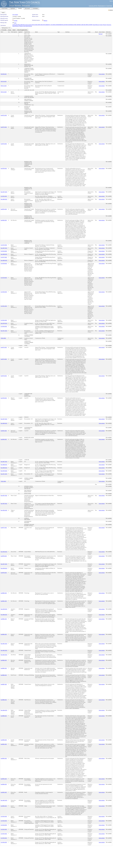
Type (58, 32)
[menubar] (14, 30)
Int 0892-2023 (4, 758)
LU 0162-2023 (4, 320)
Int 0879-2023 (4, 572)
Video (15, 22)
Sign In (111, 1)
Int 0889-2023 (4, 715)
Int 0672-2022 (4, 115)
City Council (15, 14)
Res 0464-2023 (4, 710)
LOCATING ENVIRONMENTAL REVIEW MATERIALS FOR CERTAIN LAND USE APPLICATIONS (71, 24)
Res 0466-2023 (4, 199)
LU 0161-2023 (4, 306)
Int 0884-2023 (4, 660)
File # (2, 32)
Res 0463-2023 (4, 654)
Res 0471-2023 (4, 330)
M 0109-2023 (4, 74)
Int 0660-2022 (4, 220)
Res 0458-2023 (4, 568)
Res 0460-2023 (4, 614)
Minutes (45, 20)
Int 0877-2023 (4, 527)
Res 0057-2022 (4, 495)
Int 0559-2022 (4, 168)
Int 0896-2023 (4, 805)
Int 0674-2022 (4, 143)
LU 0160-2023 (4, 291)
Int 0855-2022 (4, 209)
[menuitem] (3, 30)
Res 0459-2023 (4, 609)
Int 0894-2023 (4, 784)
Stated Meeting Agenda (98, 24)
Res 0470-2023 (4, 323)
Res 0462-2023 (4, 650)
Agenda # (20, 32)
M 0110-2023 (4, 81)
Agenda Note (27, 32)
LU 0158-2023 (4, 263)
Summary (67, 32)
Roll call (100, 33)
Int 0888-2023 (4, 699)
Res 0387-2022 (4, 503)
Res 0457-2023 (4, 191)
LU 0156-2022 (4, 251)
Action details (102, 74)
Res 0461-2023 (4, 643)
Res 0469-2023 (4, 260)
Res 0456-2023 (4, 551)
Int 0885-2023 (4, 668)
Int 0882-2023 (4, 619)
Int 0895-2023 (4, 792)
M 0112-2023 (4, 91)
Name (36, 32)
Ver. (9, 32)
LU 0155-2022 (4, 245)
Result (96, 32)
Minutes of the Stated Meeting (25, 26)
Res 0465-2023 (4, 800)
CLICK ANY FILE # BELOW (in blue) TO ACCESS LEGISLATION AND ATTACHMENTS (31, 24)
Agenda (15, 20)
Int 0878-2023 (4, 556)
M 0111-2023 (4, 85)
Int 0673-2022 (4, 127)
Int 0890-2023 (4, 739)
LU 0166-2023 (4, 838)
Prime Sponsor (14, 32)
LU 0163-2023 (4, 196)
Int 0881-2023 (4, 601)
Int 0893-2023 (4, 778)
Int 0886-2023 (4, 675)
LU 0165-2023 (4, 829)
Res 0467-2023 (4, 248)
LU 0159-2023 (4, 277)
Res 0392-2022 (4, 510)
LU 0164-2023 (4, 326)
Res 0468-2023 (4, 254)
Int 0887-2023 (4, 684)
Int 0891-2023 (4, 744)
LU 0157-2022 (4, 257)
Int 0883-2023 (4, 634)
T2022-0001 (3, 338)
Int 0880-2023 (4, 593)
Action (89, 32)
